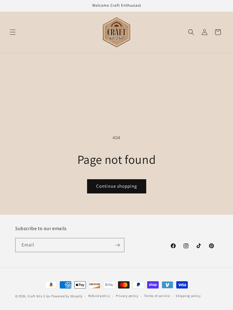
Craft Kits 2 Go (39, 296)
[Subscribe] (117, 245)
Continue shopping (116, 186)
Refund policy (99, 296)
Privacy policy (127, 296)
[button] (12, 32)
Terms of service (157, 296)
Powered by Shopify (67, 296)
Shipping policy (188, 296)
